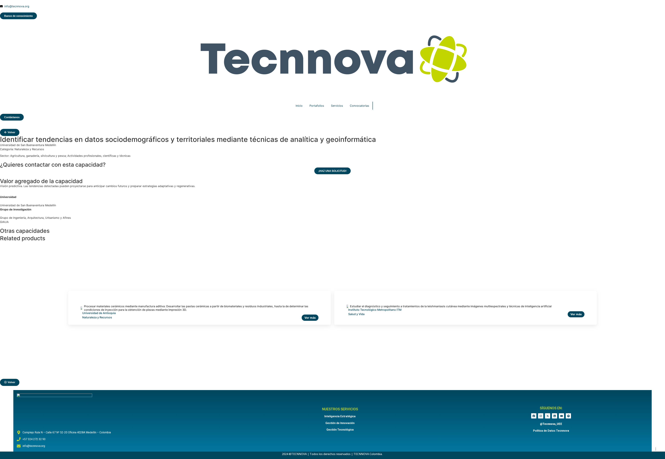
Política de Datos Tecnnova (551, 430)
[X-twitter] (547, 415)
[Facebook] (533, 415)
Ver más (310, 317)
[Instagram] (540, 415)
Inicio (299, 105)
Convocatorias (359, 105)
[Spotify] (568, 415)
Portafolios (316, 105)
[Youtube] (561, 415)
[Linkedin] (554, 415)
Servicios (337, 105)
